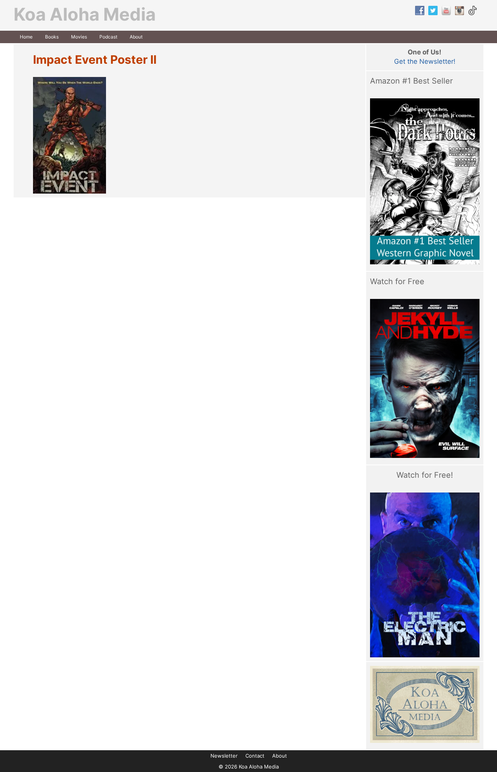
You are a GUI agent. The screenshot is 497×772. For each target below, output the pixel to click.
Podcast (108, 37)
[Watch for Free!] (425, 575)
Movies (79, 37)
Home (26, 37)
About (136, 37)
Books (52, 37)
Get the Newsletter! (424, 61)
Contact (254, 756)
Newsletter (224, 756)
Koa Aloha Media (85, 14)
